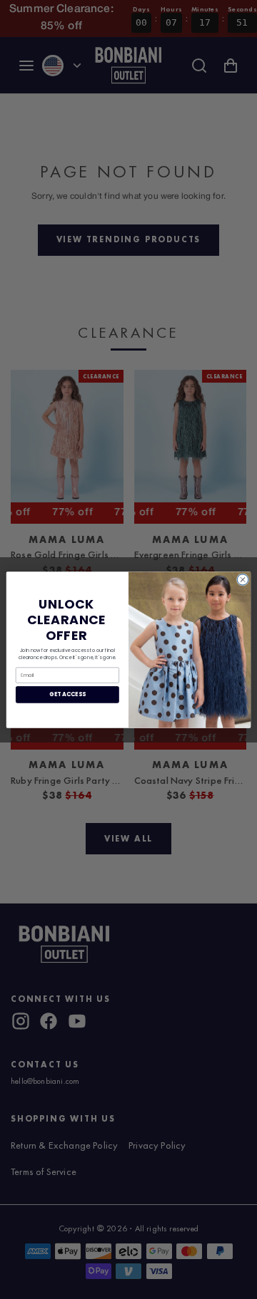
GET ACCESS (67, 694)
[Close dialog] (242, 579)
